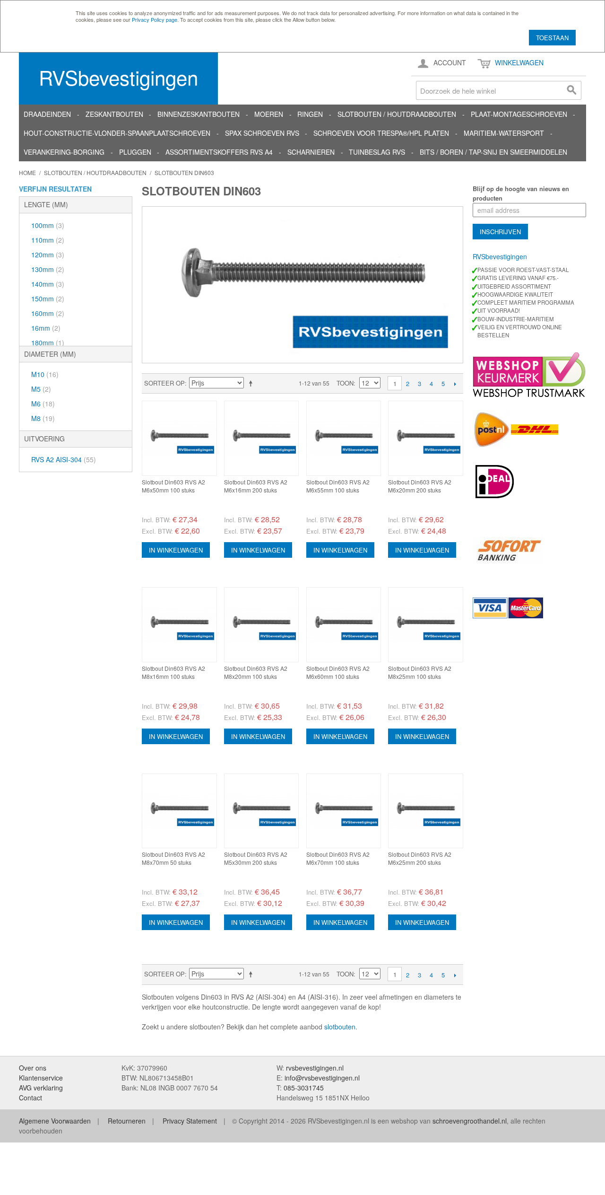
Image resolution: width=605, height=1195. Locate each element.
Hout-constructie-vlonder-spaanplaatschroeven (117, 133)
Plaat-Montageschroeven (519, 114)
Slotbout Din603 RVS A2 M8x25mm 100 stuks (419, 672)
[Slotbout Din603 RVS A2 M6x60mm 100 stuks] (343, 624)
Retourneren (127, 1120)
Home (27, 172)
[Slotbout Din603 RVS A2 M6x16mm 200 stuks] (261, 438)
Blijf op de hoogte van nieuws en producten (521, 193)
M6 (43, 403)
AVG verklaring (41, 1087)
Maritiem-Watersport (504, 133)
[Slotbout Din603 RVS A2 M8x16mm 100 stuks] (179, 624)
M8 (43, 418)
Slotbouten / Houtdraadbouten (396, 114)
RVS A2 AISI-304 (63, 459)
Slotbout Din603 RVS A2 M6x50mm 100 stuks (173, 486)
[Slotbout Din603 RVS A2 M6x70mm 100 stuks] (343, 811)
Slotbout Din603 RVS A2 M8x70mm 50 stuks (173, 858)
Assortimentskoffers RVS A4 (219, 152)
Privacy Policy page (154, 19)
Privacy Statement (190, 1120)
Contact (30, 1097)
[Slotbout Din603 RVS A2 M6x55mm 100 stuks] (343, 438)
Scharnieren (311, 152)
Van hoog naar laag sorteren (252, 383)
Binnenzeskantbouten (198, 114)
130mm (47, 269)
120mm (47, 254)
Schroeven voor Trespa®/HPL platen (381, 133)
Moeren (268, 114)
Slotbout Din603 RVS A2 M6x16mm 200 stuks (255, 486)
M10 (45, 374)
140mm (47, 284)
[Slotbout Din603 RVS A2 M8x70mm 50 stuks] (179, 811)
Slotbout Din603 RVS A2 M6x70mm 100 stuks (338, 858)
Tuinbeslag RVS (377, 152)
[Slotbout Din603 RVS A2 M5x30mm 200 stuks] (261, 811)
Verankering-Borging (64, 152)
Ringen (310, 114)
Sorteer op (164, 382)
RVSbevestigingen (118, 77)
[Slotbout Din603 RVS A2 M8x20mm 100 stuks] (261, 624)
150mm (47, 298)
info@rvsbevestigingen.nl (322, 1077)
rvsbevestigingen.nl (315, 1067)
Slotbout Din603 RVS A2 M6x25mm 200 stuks (419, 858)
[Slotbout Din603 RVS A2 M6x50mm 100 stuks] (179, 438)
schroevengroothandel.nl (469, 1120)
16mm (45, 328)
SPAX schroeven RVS (262, 133)
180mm (47, 342)
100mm (47, 225)
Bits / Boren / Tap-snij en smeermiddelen (493, 152)
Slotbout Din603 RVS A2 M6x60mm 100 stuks (338, 672)
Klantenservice (41, 1077)
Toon (345, 382)
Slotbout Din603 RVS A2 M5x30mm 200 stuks (255, 858)
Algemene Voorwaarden (55, 1120)
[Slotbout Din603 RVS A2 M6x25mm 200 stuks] (425, 811)
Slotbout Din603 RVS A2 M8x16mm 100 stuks (173, 672)
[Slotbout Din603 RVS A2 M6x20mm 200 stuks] (425, 438)
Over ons (32, 1067)
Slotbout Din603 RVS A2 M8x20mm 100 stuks (255, 672)
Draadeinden (47, 114)
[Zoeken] (571, 90)
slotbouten (339, 1026)
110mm (47, 240)
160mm (47, 313)
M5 (41, 389)
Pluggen (135, 152)
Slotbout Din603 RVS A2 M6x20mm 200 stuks (419, 486)
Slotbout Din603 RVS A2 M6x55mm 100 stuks (338, 486)
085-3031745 (304, 1087)
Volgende (455, 384)
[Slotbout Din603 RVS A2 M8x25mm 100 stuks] (425, 624)
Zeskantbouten (114, 114)
